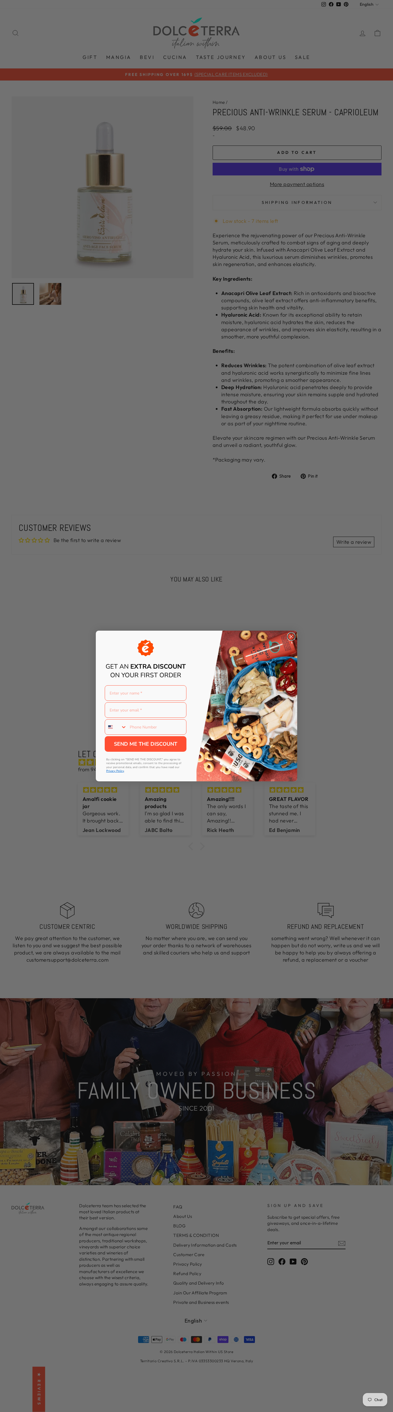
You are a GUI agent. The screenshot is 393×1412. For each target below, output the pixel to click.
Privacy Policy (115, 771)
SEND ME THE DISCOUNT (145, 744)
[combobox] (116, 727)
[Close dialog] (291, 636)
